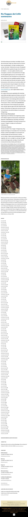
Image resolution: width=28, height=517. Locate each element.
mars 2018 (3, 314)
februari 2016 (3, 333)
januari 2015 (3, 351)
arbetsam (23, 143)
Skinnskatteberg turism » (6, 474)
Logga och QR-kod (4, 494)
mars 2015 (3, 348)
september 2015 (4, 340)
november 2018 (4, 307)
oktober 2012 (4, 394)
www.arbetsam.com (5, 89)
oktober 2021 (4, 281)
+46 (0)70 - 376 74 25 (10, 504)
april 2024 (3, 250)
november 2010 (4, 431)
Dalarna (20, 144)
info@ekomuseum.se (17, 504)
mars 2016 (3, 332)
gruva (12, 146)
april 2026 (3, 224)
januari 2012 (3, 408)
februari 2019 (3, 302)
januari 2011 (3, 428)
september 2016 (4, 325)
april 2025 (3, 237)
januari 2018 (3, 315)
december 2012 (4, 390)
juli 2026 (2, 220)
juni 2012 (3, 400)
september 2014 (4, 358)
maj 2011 (3, 422)
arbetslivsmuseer (4, 144)
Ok (14, 514)
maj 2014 (3, 363)
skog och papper (6, 150)
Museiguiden (12, 149)
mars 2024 (3, 251)
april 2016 (3, 330)
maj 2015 (3, 346)
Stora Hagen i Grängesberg (15, 151)
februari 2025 (3, 240)
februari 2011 (3, 426)
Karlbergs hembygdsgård (13, 147)
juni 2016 (3, 328)
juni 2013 (3, 381)
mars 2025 (3, 238)
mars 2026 (3, 225)
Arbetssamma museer (12, 144)
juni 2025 (3, 233)
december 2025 (4, 227)
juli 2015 (2, 343)
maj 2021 (3, 282)
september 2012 (4, 395)
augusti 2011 (3, 417)
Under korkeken (16, 505)
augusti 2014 (3, 359)
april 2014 (3, 364)
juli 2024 (2, 245)
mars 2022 (3, 276)
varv (16, 152)
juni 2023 (3, 261)
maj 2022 (3, 274)
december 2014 (4, 353)
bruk (18, 144)
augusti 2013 (3, 377)
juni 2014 (3, 361)
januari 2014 (3, 369)
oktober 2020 (4, 284)
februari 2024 (3, 253)
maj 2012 (3, 402)
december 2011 (4, 410)
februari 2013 (3, 387)
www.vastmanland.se (5, 484)
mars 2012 (3, 405)
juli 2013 (2, 379)
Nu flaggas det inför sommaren (11, 15)
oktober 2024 (4, 242)
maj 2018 (3, 312)
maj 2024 (3, 248)
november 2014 (4, 354)
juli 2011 (2, 418)
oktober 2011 (4, 413)
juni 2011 (3, 420)
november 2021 (4, 279)
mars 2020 (3, 291)
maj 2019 (3, 299)
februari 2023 (3, 266)
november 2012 (4, 392)
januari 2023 (3, 268)
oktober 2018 (4, 309)
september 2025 (4, 232)
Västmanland (19, 152)
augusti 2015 (3, 341)
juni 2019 (3, 297)
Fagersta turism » (4, 468)
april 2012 (3, 404)
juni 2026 (3, 222)
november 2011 (4, 412)
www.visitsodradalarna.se (6, 480)
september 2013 (4, 376)
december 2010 (4, 430)
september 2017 (4, 318)
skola (11, 150)
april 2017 (3, 322)
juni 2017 (3, 320)
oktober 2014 (4, 356)
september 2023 (4, 258)
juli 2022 (2, 273)
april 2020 (3, 289)
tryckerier (13, 152)
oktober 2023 (4, 256)
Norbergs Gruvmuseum (9, 150)
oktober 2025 (4, 230)
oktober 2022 (4, 271)
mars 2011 (3, 425)
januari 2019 (3, 304)
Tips (15, 143)
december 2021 (4, 278)
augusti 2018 (3, 310)
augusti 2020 (3, 286)
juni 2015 (3, 345)
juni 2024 (3, 246)
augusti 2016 (3, 327)
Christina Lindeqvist (10, 153)
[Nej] (26, 512)
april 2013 (3, 384)
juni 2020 (3, 287)
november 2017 (4, 317)
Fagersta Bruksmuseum (20, 145)
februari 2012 (3, 407)
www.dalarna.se (4, 483)
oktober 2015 (4, 338)
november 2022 (4, 269)
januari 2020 (3, 292)
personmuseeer (21, 150)
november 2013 (4, 372)
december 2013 (4, 371)
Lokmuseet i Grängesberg (12, 148)
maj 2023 (3, 263)
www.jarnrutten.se (19, 446)
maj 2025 (3, 235)
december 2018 (4, 305)
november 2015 (4, 336)
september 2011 (4, 415)
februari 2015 (3, 350)
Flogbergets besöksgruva (6, 146)
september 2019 (4, 294)
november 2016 (4, 323)
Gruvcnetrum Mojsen (18, 146)
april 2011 (3, 423)
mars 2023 (3, 264)
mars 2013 (3, 386)
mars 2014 (3, 366)
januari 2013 (3, 389)
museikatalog (18, 149)
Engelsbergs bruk (11, 145)
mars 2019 (3, 300)
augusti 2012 (3, 397)
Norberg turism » (4, 462)
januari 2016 (3, 335)
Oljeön (16, 150)
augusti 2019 (3, 296)
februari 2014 (3, 368)
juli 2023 (2, 260)
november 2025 (4, 228)
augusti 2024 (3, 243)
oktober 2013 (4, 374)
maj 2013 (3, 382)
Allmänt (11, 143)
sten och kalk (6, 151)
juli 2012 (2, 399)
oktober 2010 (4, 433)
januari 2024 (3, 255)
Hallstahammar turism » (5, 456)
